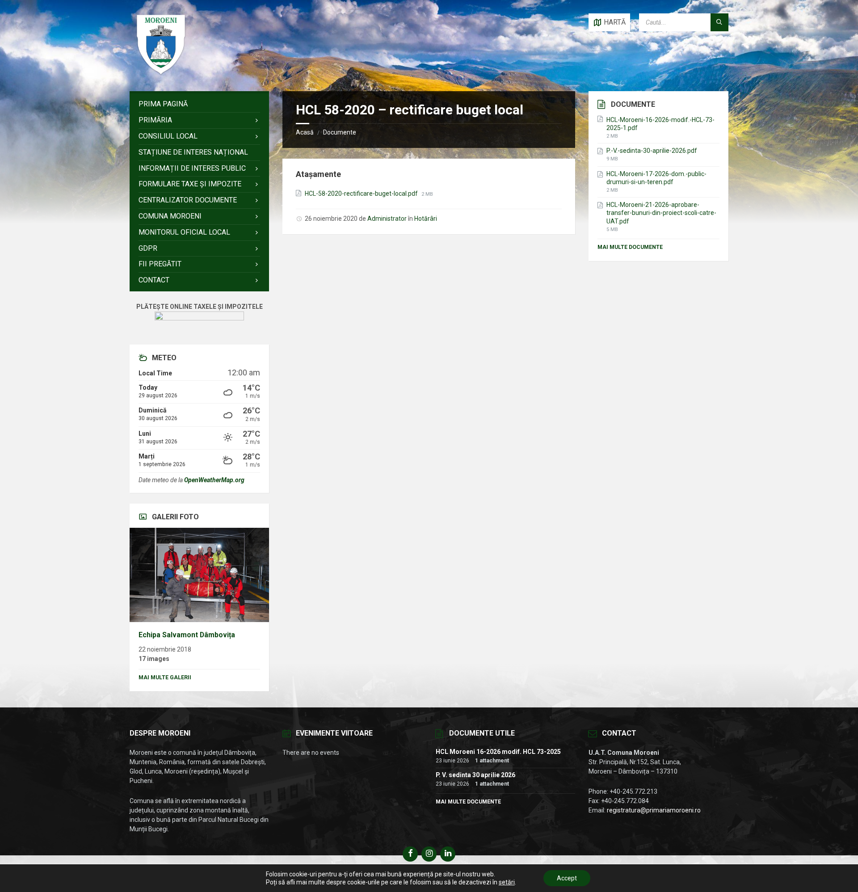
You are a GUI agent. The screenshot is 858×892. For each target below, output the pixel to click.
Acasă (305, 132)
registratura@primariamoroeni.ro (654, 810)
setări (507, 882)
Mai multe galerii (165, 677)
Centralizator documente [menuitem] (188, 200)
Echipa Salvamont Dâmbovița (187, 635)
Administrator (387, 218)
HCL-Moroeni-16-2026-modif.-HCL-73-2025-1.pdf (660, 123)
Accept (567, 878)
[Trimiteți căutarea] (719, 22)
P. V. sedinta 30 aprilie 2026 (475, 774)
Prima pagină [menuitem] (163, 104)
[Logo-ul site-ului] (161, 73)
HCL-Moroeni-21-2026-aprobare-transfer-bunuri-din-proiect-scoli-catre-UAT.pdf (661, 212)
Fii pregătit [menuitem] (160, 264)
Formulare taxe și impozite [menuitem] (190, 184)
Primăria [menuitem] (155, 120)
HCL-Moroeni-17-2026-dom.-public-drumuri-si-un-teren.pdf (656, 177)
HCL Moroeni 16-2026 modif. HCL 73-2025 (498, 751)
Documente (339, 132)
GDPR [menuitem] (148, 248)
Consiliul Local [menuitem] (168, 136)
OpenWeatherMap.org (214, 480)
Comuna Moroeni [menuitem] (170, 216)
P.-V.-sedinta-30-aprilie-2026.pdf (651, 150)
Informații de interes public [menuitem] (192, 168)
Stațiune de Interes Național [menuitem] (193, 152)
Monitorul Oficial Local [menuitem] (184, 232)
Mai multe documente (630, 247)
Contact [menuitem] (154, 280)
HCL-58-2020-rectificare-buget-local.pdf (362, 193)
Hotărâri (425, 218)
